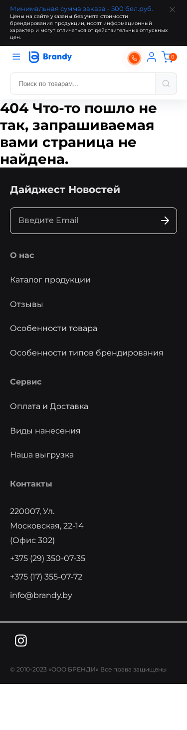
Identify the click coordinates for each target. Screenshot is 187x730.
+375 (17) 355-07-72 (46, 577)
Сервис (25, 381)
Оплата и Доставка (49, 406)
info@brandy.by (41, 595)
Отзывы (26, 304)
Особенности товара (53, 328)
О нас (22, 255)
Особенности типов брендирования (87, 353)
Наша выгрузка (42, 455)
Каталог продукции (50, 279)
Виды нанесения (45, 431)
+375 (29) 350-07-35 (47, 558)
